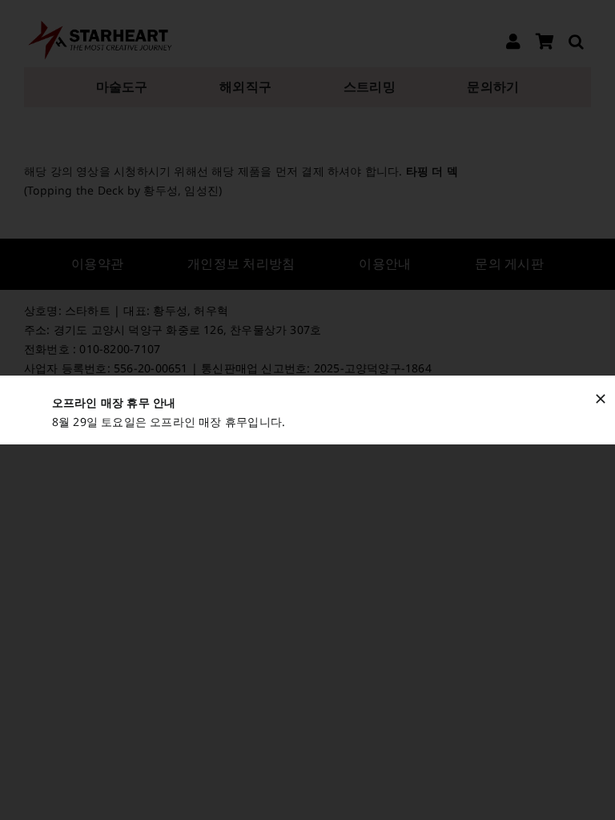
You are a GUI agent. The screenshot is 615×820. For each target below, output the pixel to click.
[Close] (600, 399)
